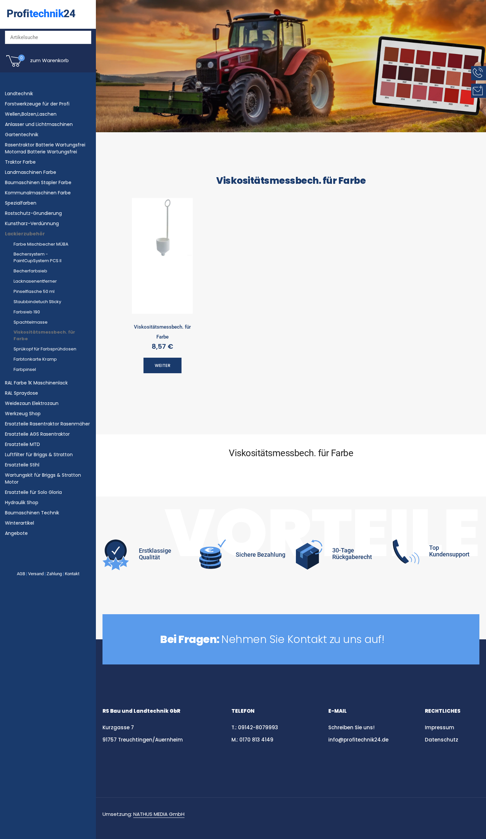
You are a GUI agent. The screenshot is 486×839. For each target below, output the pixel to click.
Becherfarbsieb (30, 271)
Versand (36, 573)
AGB (21, 573)
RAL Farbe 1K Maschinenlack (36, 383)
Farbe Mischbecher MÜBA (41, 244)
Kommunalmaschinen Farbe (38, 192)
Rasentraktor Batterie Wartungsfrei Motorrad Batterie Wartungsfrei (45, 148)
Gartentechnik (21, 134)
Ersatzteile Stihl (22, 464)
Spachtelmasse (31, 322)
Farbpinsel (25, 369)
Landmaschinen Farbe (30, 172)
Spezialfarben (20, 203)
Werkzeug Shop (23, 413)
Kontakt (72, 573)
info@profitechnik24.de (358, 739)
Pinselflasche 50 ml (34, 291)
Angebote (16, 533)
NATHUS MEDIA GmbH (158, 814)
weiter (162, 365)
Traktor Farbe (20, 162)
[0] (14, 66)
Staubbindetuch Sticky (37, 302)
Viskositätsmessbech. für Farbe (162, 332)
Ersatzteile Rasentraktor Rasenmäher (47, 423)
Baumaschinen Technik (32, 512)
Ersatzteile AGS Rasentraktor (37, 434)
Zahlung (54, 573)
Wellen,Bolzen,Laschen (31, 114)
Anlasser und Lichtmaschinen (39, 124)
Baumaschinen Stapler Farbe (38, 182)
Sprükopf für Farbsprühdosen (45, 349)
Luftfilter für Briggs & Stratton (39, 454)
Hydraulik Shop (21, 502)
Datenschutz (442, 739)
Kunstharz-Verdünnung (32, 223)
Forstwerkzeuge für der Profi (37, 103)
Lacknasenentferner (35, 281)
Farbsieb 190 (27, 312)
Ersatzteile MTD (22, 444)
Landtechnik (19, 93)
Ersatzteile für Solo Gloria (33, 492)
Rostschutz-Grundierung (33, 213)
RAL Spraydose (21, 393)
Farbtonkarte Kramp (35, 359)
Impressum (439, 727)
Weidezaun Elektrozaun (32, 403)
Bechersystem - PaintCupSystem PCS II (37, 257)
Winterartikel (19, 523)
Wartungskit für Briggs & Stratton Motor (43, 478)
